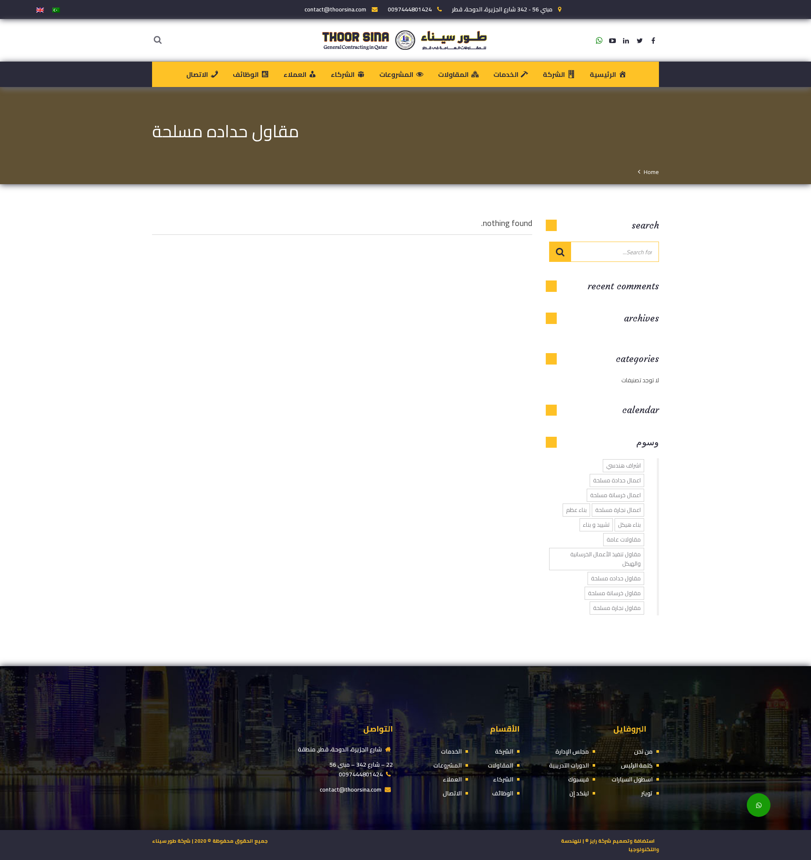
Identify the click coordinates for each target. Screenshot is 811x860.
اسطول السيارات (632, 779)
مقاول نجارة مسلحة (617, 608)
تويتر (647, 793)
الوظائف (502, 793)
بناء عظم (576, 510)
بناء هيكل (629, 525)
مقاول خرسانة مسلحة (614, 593)
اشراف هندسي (623, 465)
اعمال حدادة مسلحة (617, 480)
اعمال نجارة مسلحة (618, 510)
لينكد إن (579, 793)
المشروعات (447, 765)
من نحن (643, 752)
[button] (758, 805)
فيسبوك (578, 779)
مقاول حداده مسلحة (616, 578)
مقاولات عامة (624, 539)
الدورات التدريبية (569, 765)
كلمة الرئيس (637, 765)
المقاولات (500, 765)
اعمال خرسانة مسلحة (615, 495)
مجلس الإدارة (572, 752)
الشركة (504, 752)
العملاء (452, 779)
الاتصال (452, 793)
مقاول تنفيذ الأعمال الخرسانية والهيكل (605, 559)
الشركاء (503, 779)
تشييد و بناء (596, 525)
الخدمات (451, 752)
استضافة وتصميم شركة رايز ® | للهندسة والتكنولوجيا (610, 845)
